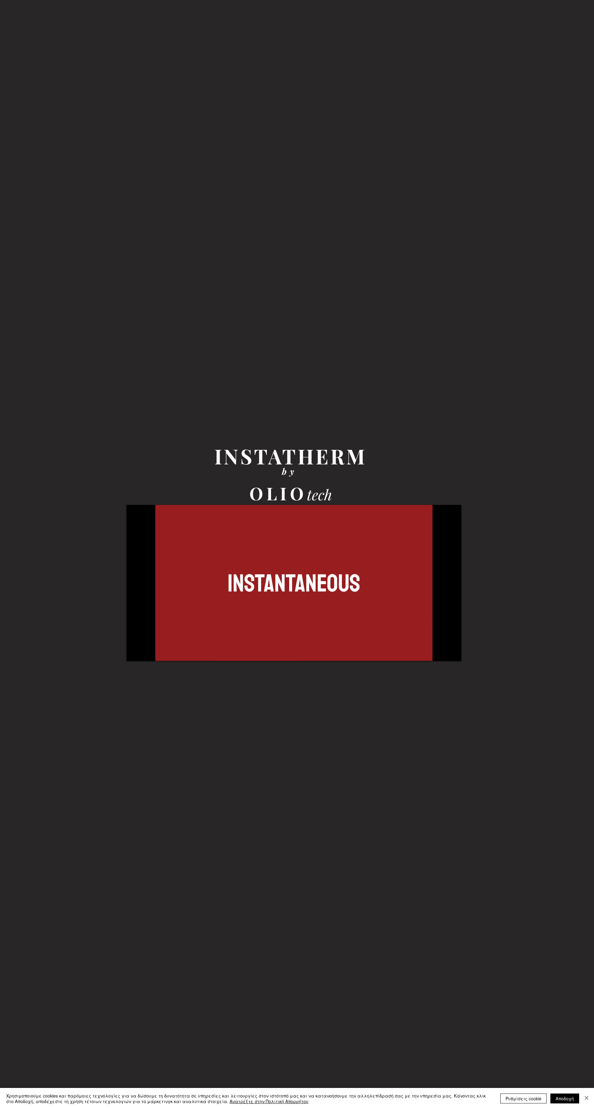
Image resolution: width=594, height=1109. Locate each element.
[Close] (586, 1098)
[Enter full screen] (453, 653)
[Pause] (135, 653)
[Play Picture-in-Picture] (442, 653)
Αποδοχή (565, 1098)
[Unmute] (145, 653)
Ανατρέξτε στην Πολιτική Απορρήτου (269, 1101)
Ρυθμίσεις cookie (523, 1098)
